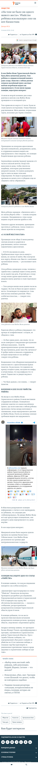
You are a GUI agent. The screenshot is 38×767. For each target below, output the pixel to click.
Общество (5, 8)
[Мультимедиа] (12, 764)
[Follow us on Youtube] (3, 742)
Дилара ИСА (5, 26)
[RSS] (30, 742)
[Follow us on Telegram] (16, 742)
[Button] (12, 34)
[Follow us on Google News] (25, 742)
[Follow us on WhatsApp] (21, 742)
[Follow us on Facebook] (12, 742)
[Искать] (26, 764)
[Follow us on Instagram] (7, 742)
